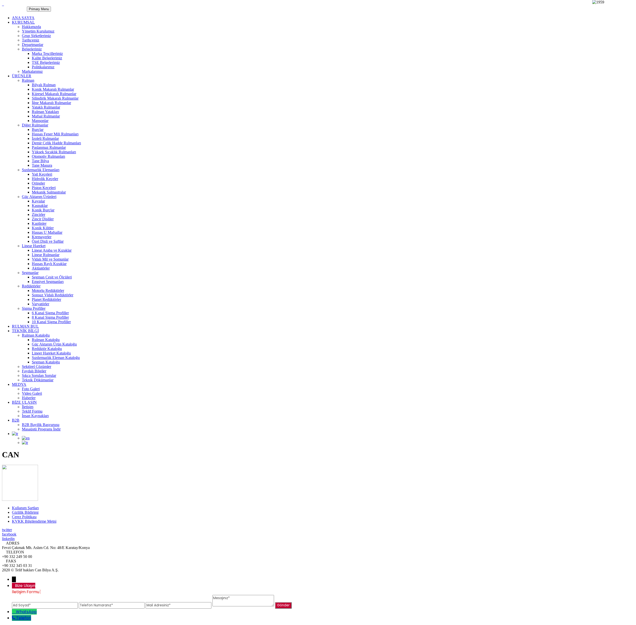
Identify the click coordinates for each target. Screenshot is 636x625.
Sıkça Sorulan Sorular (39, 375)
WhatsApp (26, 612)
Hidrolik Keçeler (45, 179)
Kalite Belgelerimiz (47, 58)
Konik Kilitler (43, 228)
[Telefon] (14, 618)
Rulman (28, 80)
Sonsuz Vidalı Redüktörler (52, 295)
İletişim (27, 407)
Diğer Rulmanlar (35, 125)
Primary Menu (39, 9)
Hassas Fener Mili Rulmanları (55, 134)
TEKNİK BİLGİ (25, 331)
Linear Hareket (33, 246)
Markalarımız (32, 71)
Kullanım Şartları (25, 508)
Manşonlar (40, 120)
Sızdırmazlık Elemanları (40, 170)
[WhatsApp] (14, 612)
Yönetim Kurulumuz (38, 31)
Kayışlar (38, 201)
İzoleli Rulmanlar (45, 138)
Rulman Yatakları (45, 112)
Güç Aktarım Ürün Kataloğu (54, 344)
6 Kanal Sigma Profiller (50, 313)
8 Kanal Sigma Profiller (50, 317)
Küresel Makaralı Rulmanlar (54, 94)
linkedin (8, 539)
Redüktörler (31, 286)
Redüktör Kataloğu (47, 349)
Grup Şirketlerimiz (36, 36)
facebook (9, 534)
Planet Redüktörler (46, 299)
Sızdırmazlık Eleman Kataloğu (56, 357)
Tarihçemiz (30, 40)
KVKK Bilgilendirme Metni (34, 521)
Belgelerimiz (32, 49)
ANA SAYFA (23, 18)
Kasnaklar (40, 205)
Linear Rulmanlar (45, 255)
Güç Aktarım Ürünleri (39, 197)
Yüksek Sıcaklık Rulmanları (54, 152)
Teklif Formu (32, 411)
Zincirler (38, 214)
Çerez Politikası (24, 517)
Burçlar (37, 129)
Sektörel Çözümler (36, 366)
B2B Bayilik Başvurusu (40, 425)
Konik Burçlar (43, 210)
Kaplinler (39, 223)
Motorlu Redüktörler (48, 290)
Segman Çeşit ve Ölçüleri (52, 277)
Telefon (23, 618)
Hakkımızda (31, 27)
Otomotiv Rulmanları (48, 156)
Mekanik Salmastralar (49, 192)
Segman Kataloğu (46, 362)
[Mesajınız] (243, 605)
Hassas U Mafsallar (47, 232)
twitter (7, 530)
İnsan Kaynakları (35, 416)
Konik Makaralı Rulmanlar (53, 89)
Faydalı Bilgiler (34, 371)
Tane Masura (42, 165)
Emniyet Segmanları (48, 281)
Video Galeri (32, 393)
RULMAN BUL (25, 326)
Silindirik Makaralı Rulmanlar (55, 98)
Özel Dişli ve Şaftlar (48, 241)
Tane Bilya (40, 161)
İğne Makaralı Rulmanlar (51, 103)
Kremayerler (41, 237)
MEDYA (19, 384)
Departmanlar (32, 44)
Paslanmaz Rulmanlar (49, 147)
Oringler (38, 183)
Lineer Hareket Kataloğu (51, 353)
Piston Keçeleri (44, 188)
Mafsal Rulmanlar (46, 116)
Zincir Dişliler (43, 219)
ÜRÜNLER (21, 76)
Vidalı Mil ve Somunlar (50, 259)
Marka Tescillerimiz (47, 53)
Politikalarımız (43, 67)
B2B (15, 420)
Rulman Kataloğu (36, 335)
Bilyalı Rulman (44, 85)
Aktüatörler (41, 268)
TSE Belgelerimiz (46, 62)
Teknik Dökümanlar (37, 380)
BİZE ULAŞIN (24, 402)
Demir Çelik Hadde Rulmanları (56, 143)
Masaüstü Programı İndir (41, 429)
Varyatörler (40, 304)
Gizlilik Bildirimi (25, 512)
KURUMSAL (23, 22)
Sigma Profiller (33, 308)
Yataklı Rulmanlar (46, 107)
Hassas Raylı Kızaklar (49, 264)
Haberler (29, 398)
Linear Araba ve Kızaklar (52, 250)
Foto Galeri (31, 389)
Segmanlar (30, 273)
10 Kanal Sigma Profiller (51, 322)
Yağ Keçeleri (42, 174)
